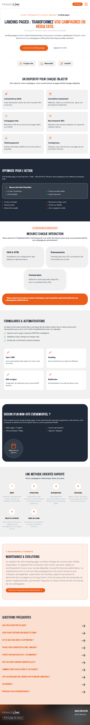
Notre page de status (13, 718)
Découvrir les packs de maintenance (24, 590)
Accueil (23, 15)
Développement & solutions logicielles (42, 15)
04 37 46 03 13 (80, 715)
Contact (77, 4)
